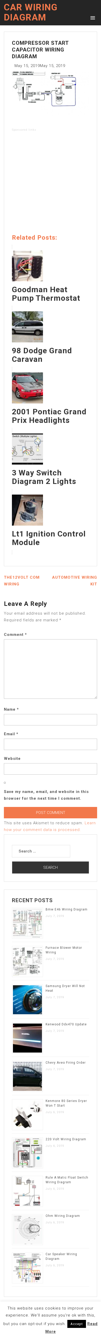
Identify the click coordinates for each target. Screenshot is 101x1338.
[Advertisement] (50, 183)
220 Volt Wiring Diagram (66, 1139)
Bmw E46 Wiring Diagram (67, 909)
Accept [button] (76, 1324)
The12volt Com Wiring (22, 580)
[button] (92, 17)
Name (11, 709)
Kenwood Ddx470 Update (66, 1024)
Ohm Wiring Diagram (63, 1216)
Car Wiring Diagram (30, 12)
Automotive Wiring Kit (74, 580)
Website (12, 758)
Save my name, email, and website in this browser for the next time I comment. (46, 795)
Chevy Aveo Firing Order (66, 1062)
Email (11, 734)
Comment (15, 634)
